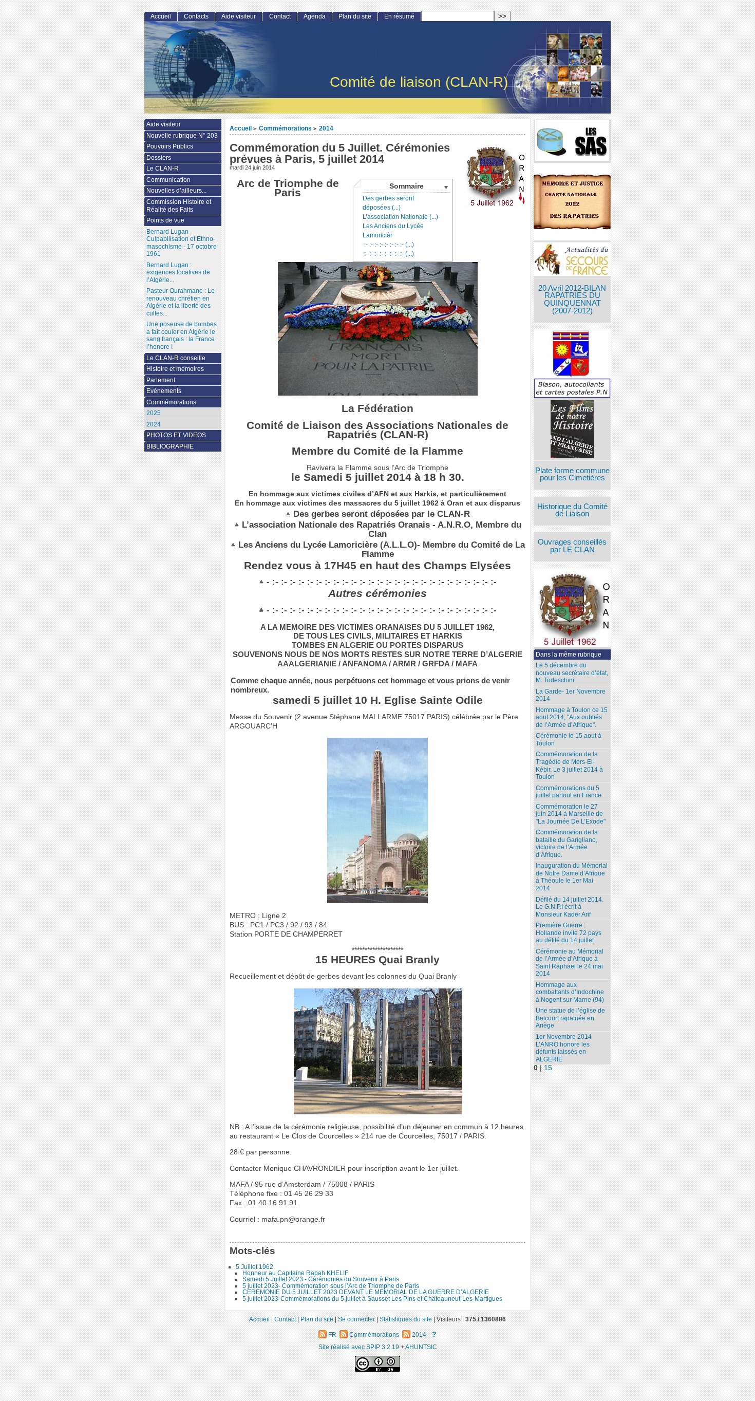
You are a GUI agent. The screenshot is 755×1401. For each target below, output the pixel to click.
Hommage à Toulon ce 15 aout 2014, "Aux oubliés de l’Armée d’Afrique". (572, 717)
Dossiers (158, 157)
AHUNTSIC (421, 1346)
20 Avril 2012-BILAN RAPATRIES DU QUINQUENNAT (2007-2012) (572, 299)
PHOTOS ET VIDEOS (176, 435)
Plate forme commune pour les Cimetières (572, 474)
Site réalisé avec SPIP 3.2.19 (358, 1346)
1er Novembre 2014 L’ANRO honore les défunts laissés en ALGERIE (564, 1048)
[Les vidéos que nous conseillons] (572, 430)
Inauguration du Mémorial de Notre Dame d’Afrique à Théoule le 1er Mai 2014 (572, 877)
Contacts (196, 16)
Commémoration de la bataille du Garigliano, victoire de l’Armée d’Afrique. (567, 843)
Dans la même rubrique (568, 654)
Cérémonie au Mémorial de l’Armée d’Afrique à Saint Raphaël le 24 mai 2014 (569, 963)
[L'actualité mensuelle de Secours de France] (572, 260)
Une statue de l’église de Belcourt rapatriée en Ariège (570, 1018)
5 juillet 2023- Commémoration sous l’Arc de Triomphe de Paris (330, 1286)
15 (548, 1068)
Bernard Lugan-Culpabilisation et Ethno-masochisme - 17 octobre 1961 (181, 243)
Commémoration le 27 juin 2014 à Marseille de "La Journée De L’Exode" (571, 814)
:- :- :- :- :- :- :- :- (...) (388, 244)
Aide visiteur (238, 16)
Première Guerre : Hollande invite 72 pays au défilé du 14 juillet (568, 933)
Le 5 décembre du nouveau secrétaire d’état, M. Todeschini (572, 673)
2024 (153, 424)
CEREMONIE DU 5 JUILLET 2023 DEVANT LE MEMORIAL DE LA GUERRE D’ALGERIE (365, 1292)
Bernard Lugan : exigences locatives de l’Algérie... (178, 272)
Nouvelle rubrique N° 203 (182, 135)
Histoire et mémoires (175, 368)
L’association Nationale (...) (400, 216)
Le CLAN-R (162, 168)
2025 (153, 413)
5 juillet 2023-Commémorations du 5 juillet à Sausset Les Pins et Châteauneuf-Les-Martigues (372, 1298)
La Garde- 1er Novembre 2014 (571, 695)
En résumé (399, 16)
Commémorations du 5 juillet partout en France (568, 791)
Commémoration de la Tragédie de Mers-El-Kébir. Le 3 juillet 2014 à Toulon (569, 765)
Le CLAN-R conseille (175, 358)
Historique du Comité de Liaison (572, 510)
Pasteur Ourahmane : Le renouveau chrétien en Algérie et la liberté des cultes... (180, 302)
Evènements (163, 391)
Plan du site (354, 16)
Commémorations (285, 128)
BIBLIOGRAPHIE (170, 446)
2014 (326, 128)
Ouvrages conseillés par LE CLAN (572, 545)
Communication (168, 179)
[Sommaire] (289, 513)
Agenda (315, 16)
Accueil (241, 128)
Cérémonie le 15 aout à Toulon (568, 739)
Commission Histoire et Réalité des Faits (178, 205)
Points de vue (165, 220)
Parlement (160, 380)
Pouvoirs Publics (169, 146)
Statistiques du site (406, 1319)
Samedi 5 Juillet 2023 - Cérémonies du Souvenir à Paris (320, 1279)
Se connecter (356, 1319)
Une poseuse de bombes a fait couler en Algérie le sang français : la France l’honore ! (181, 335)
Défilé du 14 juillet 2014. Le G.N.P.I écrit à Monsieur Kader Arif (569, 907)
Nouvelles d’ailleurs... (176, 190)
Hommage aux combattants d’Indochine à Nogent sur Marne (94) (570, 992)
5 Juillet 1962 (254, 1267)
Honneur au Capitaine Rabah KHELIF (295, 1273)
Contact (280, 16)
